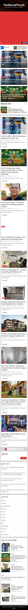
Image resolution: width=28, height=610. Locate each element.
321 (18, 449)
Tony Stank (4, 337)
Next (21, 449)
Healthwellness (6, 66)
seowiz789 (4, 437)
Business (4, 92)
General (3, 514)
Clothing (3, 503)
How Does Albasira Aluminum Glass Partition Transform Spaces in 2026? (14, 368)
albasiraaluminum (6, 371)
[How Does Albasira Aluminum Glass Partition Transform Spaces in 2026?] (14, 355)
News (2, 523)
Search (4, 454)
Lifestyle (3, 520)
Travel (3, 531)
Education (3, 509)
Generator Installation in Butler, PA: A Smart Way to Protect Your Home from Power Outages (13, 402)
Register (26, 43)
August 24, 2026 (15, 66)
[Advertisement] (14, 26)
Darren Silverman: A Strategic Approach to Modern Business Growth (12, 204)
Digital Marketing (5, 506)
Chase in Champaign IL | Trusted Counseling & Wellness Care (13, 271)
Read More (4, 146)
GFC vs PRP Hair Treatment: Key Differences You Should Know (13, 238)
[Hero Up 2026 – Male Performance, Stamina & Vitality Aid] (14, 125)
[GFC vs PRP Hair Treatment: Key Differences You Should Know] (14, 226)
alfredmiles (4, 273)
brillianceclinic (5, 241)
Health (3, 58)
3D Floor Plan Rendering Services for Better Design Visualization (13, 335)
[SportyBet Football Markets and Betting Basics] (14, 423)
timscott (4, 208)
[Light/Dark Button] (21, 42)
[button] (1, 42)
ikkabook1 (5, 100)
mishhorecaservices (6, 305)
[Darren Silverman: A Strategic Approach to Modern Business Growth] (14, 191)
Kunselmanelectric (6, 405)
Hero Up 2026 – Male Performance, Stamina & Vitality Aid (14, 62)
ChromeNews (20, 607)
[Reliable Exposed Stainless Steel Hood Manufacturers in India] (14, 291)
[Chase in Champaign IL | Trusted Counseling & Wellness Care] (14, 259)
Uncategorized (5, 534)
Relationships (4, 526)
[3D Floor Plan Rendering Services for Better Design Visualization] (14, 323)
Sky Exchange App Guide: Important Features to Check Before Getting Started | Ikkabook (14, 96)
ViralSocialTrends (14, 5)
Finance (3, 512)
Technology (4, 529)
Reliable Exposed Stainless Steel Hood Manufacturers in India (13, 303)
